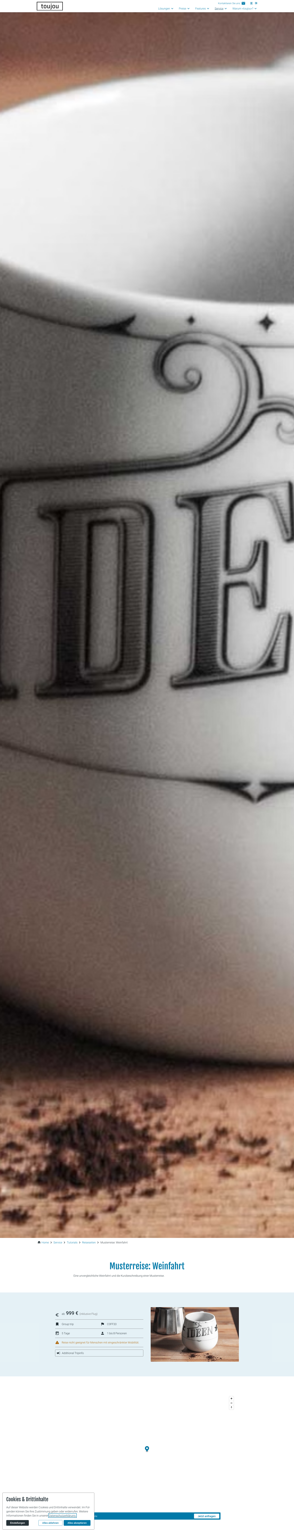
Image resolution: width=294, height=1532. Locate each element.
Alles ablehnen (50, 1522)
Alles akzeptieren (77, 1522)
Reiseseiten (89, 1242)
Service (57, 1242)
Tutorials (72, 1242)
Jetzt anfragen (207, 1516)
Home (45, 1242)
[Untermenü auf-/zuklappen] (172, 8)
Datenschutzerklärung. (62, 1515)
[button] (231, 3)
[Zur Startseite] (50, 6)
